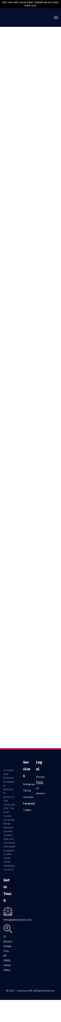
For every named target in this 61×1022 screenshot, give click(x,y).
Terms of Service (40, 784)
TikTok (27, 790)
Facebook (27, 803)
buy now (22, 129)
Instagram (27, 784)
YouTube (27, 797)
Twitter (27, 810)
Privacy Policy (40, 778)
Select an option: (8, 64)
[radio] (26, 48)
